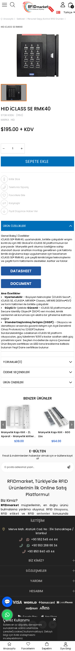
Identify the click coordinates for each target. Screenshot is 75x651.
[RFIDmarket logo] (38, 7)
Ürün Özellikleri (14, 226)
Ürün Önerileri (13, 382)
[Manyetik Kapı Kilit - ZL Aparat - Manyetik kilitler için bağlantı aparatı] (29, 417)
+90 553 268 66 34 (44, 545)
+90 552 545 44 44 (44, 539)
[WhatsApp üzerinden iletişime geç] (7, 615)
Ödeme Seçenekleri (16, 372)
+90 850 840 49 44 (41, 551)
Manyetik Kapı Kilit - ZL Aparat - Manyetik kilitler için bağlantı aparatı (27, 434)
